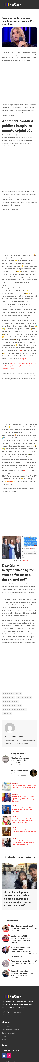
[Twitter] (3, 1013)
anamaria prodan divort (10, 701)
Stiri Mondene (8, 865)
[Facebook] (4, 1055)
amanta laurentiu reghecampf (12, 693)
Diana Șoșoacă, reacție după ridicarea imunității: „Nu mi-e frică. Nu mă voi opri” (24, 928)
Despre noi (6, 1026)
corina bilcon (7, 713)
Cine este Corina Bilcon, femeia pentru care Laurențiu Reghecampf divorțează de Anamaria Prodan (19, 366)
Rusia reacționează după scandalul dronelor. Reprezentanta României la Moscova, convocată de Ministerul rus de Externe (24, 951)
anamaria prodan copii (24, 697)
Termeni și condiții (8, 1033)
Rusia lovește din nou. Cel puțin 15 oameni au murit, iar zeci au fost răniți (24, 963)
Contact (5, 1036)
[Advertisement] (19, 83)
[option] (19, 888)
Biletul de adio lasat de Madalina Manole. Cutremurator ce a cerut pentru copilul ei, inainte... (23, 820)
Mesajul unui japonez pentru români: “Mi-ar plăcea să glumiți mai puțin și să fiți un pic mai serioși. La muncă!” (18, 899)
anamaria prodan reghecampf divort (14, 709)
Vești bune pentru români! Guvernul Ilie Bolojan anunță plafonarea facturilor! (24, 809)
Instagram (23, 359)
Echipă (4, 1040)
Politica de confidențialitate (11, 1030)
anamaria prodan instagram (12, 705)
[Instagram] (8, 1013)
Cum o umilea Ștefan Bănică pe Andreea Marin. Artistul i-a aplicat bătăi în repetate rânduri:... (23, 842)
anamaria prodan (8, 697)
